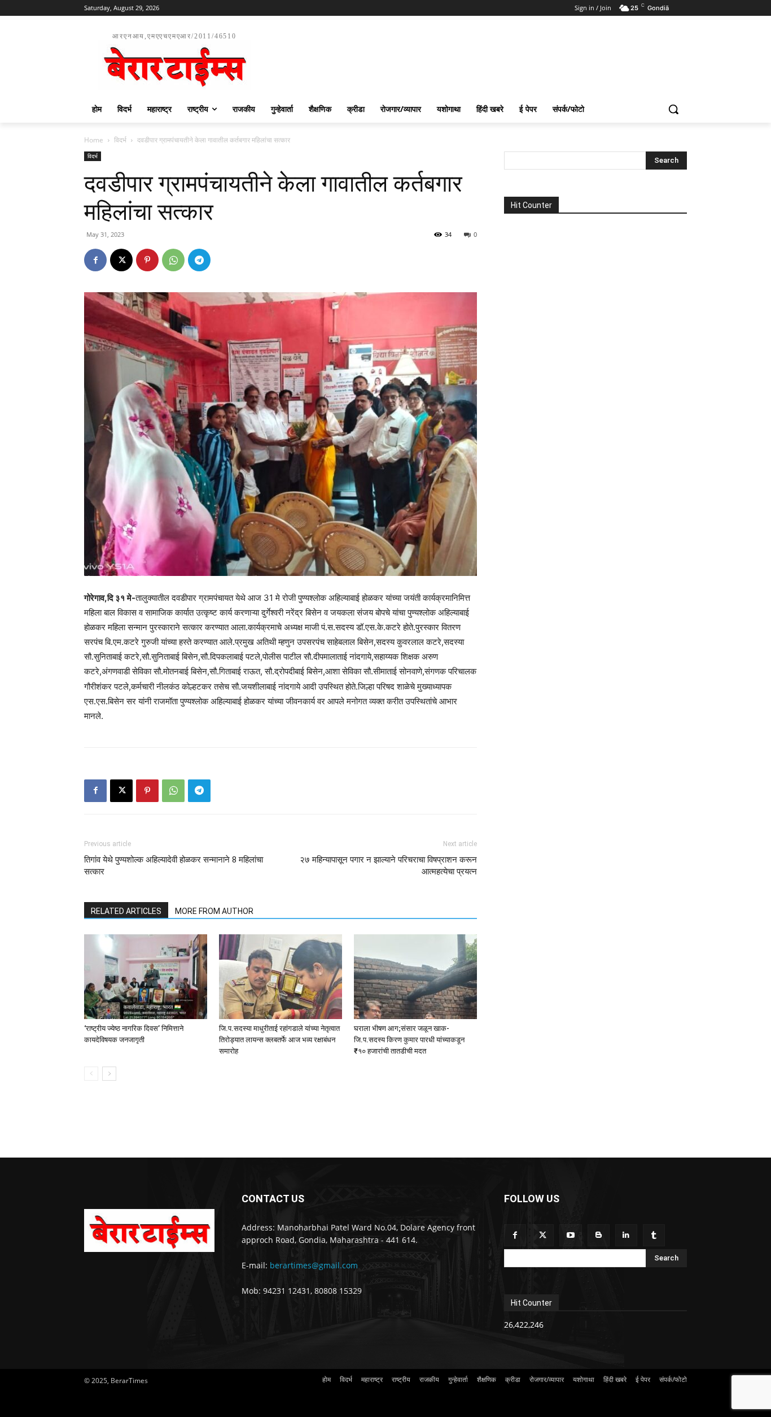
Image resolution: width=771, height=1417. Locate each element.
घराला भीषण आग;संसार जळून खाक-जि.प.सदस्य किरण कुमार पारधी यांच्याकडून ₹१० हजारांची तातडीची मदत (409, 1039)
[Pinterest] (147, 260)
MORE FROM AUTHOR (214, 911)
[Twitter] (543, 1235)
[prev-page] (91, 1074)
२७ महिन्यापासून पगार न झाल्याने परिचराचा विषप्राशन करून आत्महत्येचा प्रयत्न (388, 866)
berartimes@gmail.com (314, 1265)
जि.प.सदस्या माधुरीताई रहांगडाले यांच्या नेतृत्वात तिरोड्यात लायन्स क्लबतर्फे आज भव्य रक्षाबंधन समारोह (279, 1039)
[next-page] (109, 1074)
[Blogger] (599, 1235)
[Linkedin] (626, 1235)
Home (93, 140)
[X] (121, 260)
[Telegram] (199, 260)
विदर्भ (120, 140)
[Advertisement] (470, 59)
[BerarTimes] (149, 1230)
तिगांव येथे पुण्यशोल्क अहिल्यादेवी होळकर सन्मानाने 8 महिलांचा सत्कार (173, 866)
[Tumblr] (654, 1235)
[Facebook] (95, 260)
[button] (673, 109)
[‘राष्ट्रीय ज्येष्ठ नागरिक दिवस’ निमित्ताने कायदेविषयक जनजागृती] (145, 976)
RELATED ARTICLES (126, 911)
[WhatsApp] (173, 260)
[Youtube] (570, 1235)
